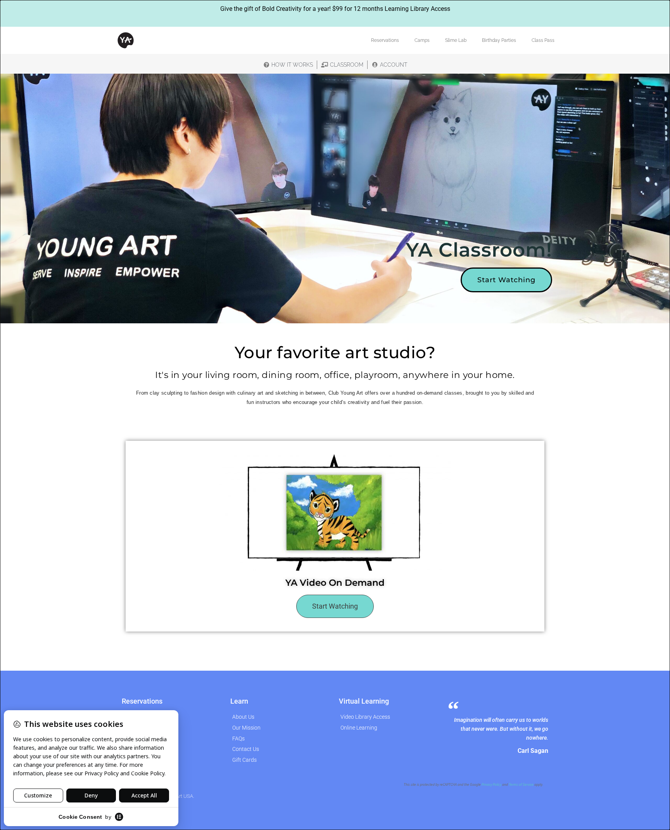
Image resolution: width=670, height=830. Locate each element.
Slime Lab (455, 40)
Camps (422, 40)
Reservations (385, 40)
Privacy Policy (491, 784)
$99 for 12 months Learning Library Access (391, 8)
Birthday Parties (499, 40)
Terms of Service (521, 784)
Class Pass (543, 40)
